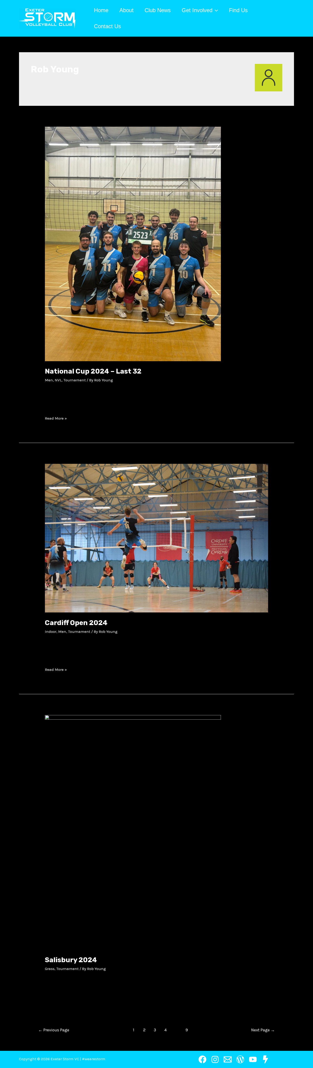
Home (101, 10)
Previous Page (53, 1029)
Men (49, 380)
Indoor (50, 631)
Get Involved (197, 10)
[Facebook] (202, 1059)
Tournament (74, 380)
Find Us (238, 10)
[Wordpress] (240, 1059)
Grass (50, 968)
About (126, 10)
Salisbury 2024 (71, 960)
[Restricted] (265, 1059)
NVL (58, 380)
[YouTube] (253, 1059)
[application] (215, 10)
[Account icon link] (292, 18)
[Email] (228, 1059)
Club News (158, 10)
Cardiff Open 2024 (76, 623)
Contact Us (107, 26)
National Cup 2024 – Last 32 (93, 371)
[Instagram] (215, 1059)
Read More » (56, 418)
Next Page (263, 1029)
